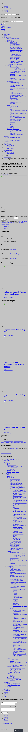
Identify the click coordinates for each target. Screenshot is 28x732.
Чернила (12, 131)
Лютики (15, 594)
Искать (3, 23)
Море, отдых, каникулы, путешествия (19, 512)
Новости (6, 720)
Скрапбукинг (7, 37)
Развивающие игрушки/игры (14, 466)
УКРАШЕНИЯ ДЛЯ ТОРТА (11, 459)
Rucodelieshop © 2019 (6, 723)
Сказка (15, 647)
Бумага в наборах (14, 67)
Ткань (8, 123)
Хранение (9, 40)
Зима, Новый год (17, 541)
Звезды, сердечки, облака (19, 497)
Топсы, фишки (14, 99)
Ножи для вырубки (15, 54)
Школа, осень (16, 539)
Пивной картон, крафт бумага (18, 79)
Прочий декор (13, 98)
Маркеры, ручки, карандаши (14, 64)
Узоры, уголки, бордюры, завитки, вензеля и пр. (20, 650)
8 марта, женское (17, 510)
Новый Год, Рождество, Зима (17, 254)
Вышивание (7, 690)
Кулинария (16, 630)
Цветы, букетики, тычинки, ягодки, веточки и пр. (17, 101)
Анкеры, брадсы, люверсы (17, 85)
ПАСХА (15, 613)
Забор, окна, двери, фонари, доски (18, 537)
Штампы (12, 133)
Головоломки (13, 467)
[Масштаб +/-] (6, 729)
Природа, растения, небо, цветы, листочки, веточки (20, 654)
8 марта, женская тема (19, 610)
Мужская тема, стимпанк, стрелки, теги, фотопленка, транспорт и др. (20, 505)
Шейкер (15, 617)
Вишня (15, 590)
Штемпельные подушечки (17, 134)
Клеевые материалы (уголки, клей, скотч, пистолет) (17, 118)
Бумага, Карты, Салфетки (13, 137)
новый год (21, 222)
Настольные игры (11, 470)
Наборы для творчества (13, 38)
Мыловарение (7, 144)
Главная (6, 7)
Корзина (6, 10)
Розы (14, 600)
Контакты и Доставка (9, 8)
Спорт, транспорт (17, 648)
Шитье (5, 151)
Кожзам (12, 126)
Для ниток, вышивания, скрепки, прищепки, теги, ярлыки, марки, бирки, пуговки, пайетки (20, 492)
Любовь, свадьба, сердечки (20, 500)
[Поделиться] (2, 729)
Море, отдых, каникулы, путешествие (19, 634)
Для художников (8, 150)
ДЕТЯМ (6, 36)
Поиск (17, 14)
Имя (2, 702)
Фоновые (15, 498)
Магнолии (16, 596)
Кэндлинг (6, 147)
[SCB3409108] (14, 204)
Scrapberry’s (13, 249)
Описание (6, 226)
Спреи (11, 115)
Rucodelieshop (7, 157)
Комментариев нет (5, 174)
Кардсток (12, 78)
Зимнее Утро (13, 258)
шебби (7, 224)
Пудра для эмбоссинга (16, 130)
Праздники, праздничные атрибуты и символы (20, 615)
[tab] (15, 226)
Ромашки (15, 601)
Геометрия (16, 508)
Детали (6, 228)
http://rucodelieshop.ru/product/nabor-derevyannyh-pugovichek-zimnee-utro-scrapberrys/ (13, 441)
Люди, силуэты (17, 632)
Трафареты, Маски (15, 59)
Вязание (6, 692)
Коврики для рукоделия (16, 50)
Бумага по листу (14, 72)
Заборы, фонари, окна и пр (20, 624)
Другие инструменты (15, 47)
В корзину (3, 219)
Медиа (8, 105)
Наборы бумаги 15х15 (19, 68)
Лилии (15, 593)
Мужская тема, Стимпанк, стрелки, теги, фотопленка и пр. (20, 638)
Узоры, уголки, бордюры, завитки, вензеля (20, 526)
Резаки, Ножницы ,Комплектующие (15, 57)
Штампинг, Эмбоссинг (13, 129)
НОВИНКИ (7, 34)
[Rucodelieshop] (1, 20)
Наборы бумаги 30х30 (19, 71)
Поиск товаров (5, 21)
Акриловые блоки (15, 44)
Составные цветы (17, 496)
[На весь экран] (4, 729)
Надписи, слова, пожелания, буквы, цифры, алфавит (20, 518)
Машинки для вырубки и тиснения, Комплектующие (17, 52)
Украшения (10, 81)
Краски (12, 109)
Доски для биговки (15, 45)
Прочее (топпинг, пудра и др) (18, 113)
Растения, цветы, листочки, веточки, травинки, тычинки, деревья (18, 533)
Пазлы (8, 463)
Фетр (11, 124)
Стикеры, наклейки (15, 83)
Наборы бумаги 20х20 (19, 69)
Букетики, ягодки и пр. (19, 589)
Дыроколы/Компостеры (16, 48)
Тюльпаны (16, 604)
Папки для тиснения (15, 55)
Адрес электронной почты (8, 706)
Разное (15, 501)
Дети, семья (16, 524)
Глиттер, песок (14, 106)
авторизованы (14, 448)
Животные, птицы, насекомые (18, 529)
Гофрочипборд (17, 611)
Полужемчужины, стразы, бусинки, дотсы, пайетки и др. (18, 95)
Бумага (9, 65)
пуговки (3, 224)
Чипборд (12, 103)
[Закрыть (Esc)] (1, 729)
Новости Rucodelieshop (6, 453)
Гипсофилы (16, 592)
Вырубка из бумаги (15, 82)
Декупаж (6, 136)
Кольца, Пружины (15, 120)
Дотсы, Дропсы (14, 107)
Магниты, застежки (15, 672)
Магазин (6, 6)
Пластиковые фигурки (16, 93)
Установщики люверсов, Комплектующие (16, 62)
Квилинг (6, 141)
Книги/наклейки (11, 465)
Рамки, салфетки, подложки (17, 522)
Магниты (12, 122)
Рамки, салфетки (17, 645)
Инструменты (10, 41)
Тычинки (15, 603)
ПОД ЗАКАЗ (13, 43)
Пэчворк (6, 143)
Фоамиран (12, 127)
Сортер (12, 469)
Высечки (12, 86)
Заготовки (12, 74)
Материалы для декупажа (13, 140)
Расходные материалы (13, 116)
